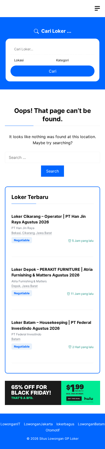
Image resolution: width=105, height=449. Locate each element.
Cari (52, 71)
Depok (16, 286)
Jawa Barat (44, 233)
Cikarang (28, 233)
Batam (15, 339)
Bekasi (16, 233)
